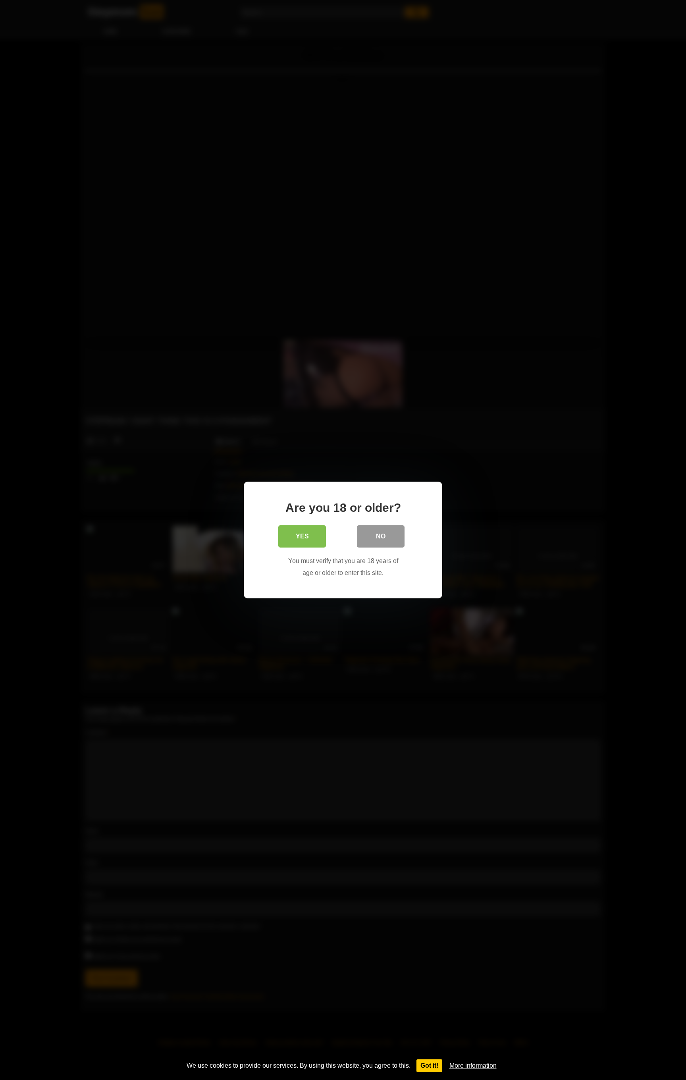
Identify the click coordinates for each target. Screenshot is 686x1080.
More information (473, 1065)
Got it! (429, 1065)
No (380, 536)
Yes (302, 536)
